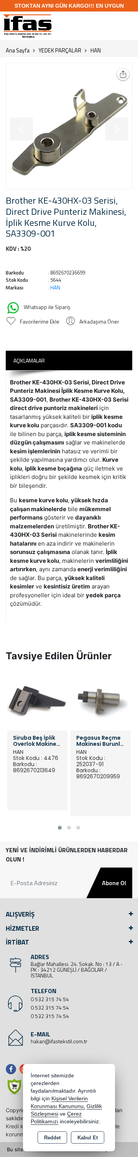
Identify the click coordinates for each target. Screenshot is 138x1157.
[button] (59, 828)
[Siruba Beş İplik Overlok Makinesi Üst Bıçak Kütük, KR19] (37, 700)
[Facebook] (12, 1069)
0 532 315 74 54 (50, 999)
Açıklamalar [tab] (29, 360)
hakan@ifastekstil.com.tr (59, 1041)
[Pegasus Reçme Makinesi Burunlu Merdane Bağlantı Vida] (101, 700)
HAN (55, 287)
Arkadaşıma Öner (99, 321)
